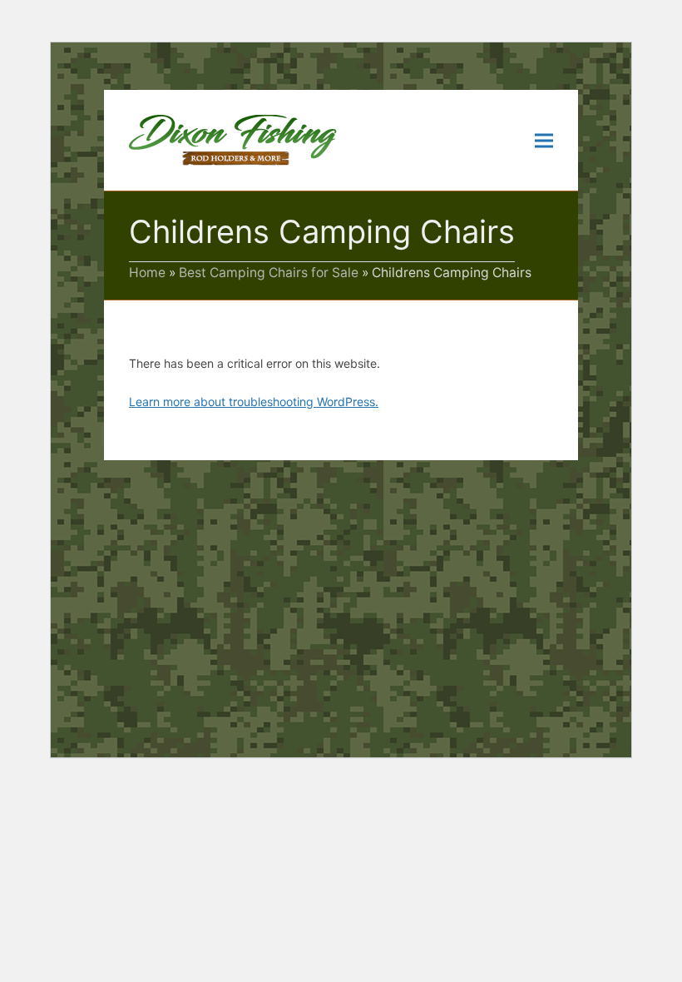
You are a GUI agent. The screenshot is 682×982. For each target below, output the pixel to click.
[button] (544, 140)
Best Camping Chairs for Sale (268, 272)
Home (147, 272)
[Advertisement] (341, 585)
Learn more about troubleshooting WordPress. (253, 401)
